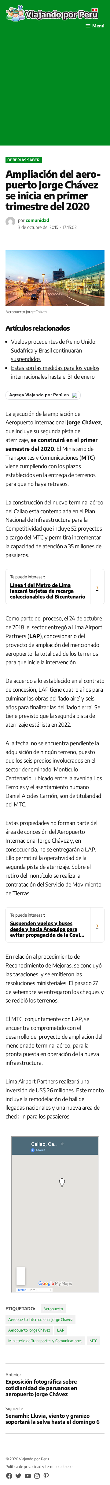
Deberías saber (23, 159)
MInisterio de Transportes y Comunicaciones (45, 1340)
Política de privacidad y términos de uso (39, 1466)
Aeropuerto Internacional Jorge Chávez (40, 1319)
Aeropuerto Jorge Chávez (29, 1330)
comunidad (37, 220)
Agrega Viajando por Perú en (39, 395)
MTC (93, 1340)
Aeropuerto (53, 1308)
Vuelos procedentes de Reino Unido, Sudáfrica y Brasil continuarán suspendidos (54, 350)
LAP (60, 1330)
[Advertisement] (55, 91)
